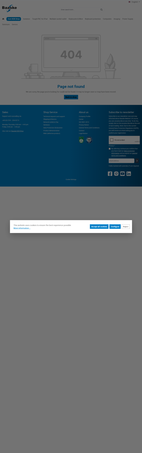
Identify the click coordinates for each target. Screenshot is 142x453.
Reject (125, 226)
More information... (22, 228)
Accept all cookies (99, 226)
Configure (115, 226)
